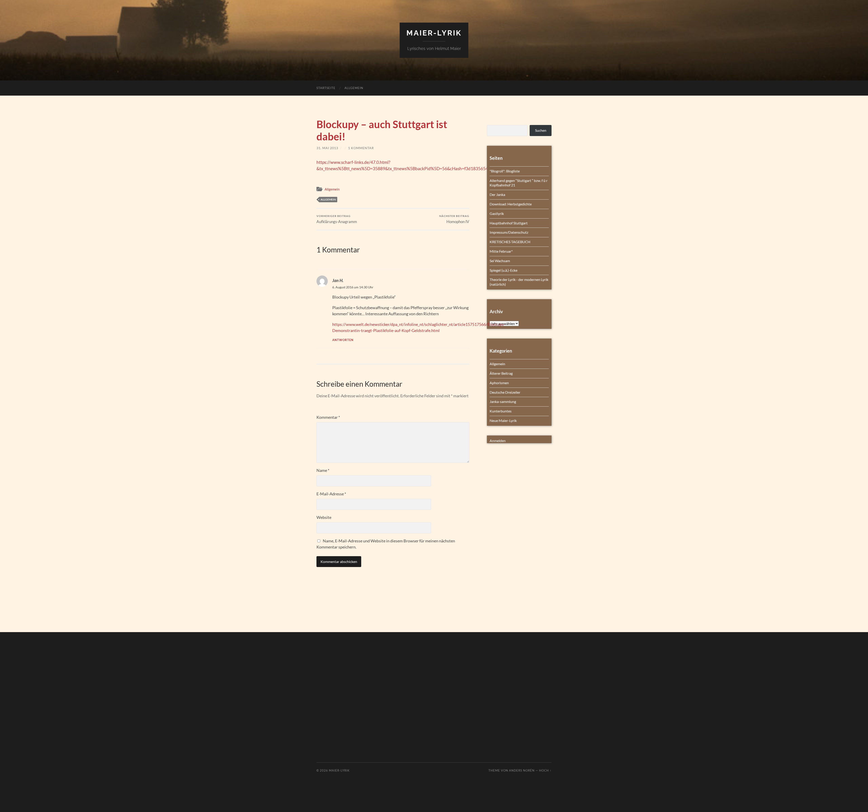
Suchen (540, 130)
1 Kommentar (361, 148)
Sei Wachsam (500, 261)
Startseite (325, 88)
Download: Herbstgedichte (511, 204)
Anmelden (498, 440)
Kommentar (328, 417)
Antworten (343, 340)
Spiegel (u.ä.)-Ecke (503, 270)
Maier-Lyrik (434, 33)
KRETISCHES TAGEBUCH (510, 242)
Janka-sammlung (503, 401)
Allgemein (353, 88)
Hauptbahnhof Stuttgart (509, 223)
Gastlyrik (497, 213)
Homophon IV (454, 219)
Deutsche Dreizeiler (505, 392)
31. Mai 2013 (327, 148)
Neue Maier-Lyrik (503, 420)
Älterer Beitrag (501, 373)
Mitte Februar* (501, 251)
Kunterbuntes (501, 411)
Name (322, 470)
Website (323, 517)
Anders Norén (522, 770)
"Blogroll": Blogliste (505, 171)
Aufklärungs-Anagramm (336, 219)
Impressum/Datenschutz (509, 232)
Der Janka (497, 194)
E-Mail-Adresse (331, 493)
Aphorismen (499, 383)
